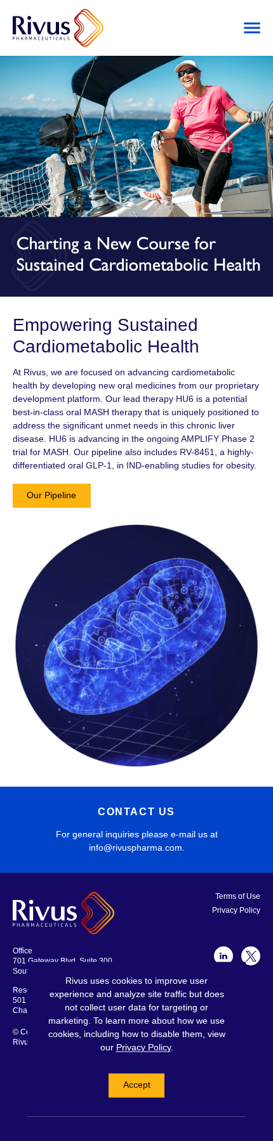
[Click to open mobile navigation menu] (252, 28)
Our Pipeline (51, 495)
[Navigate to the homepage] (117, 28)
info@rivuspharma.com (135, 847)
